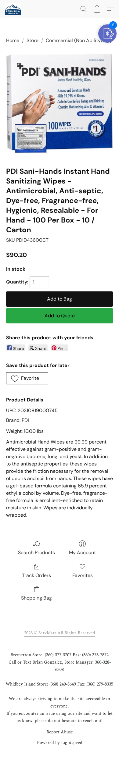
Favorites (82, 575)
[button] (13, 9)
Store (32, 40)
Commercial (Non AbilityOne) (79, 40)
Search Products (36, 552)
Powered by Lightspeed (59, 743)
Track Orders (36, 575)
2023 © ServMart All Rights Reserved (59, 633)
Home (12, 40)
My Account (82, 552)
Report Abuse (59, 732)
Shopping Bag (36, 598)
